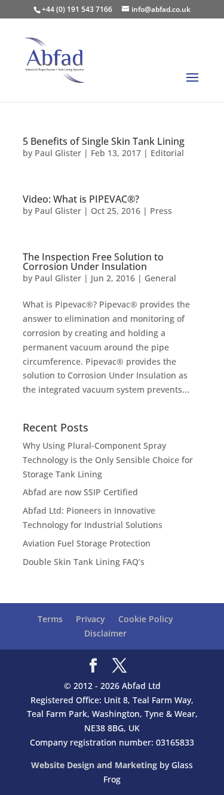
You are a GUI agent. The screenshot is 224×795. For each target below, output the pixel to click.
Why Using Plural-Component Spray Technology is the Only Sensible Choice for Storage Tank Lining (108, 460)
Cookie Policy (145, 619)
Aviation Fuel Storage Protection (87, 543)
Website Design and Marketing (94, 765)
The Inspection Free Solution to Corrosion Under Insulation (93, 261)
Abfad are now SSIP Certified (80, 492)
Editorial (167, 153)
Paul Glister (58, 153)
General (160, 278)
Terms (50, 619)
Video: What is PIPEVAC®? (81, 199)
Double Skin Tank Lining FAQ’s (84, 561)
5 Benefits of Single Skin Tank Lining (104, 141)
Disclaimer (105, 633)
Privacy (90, 619)
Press (161, 210)
